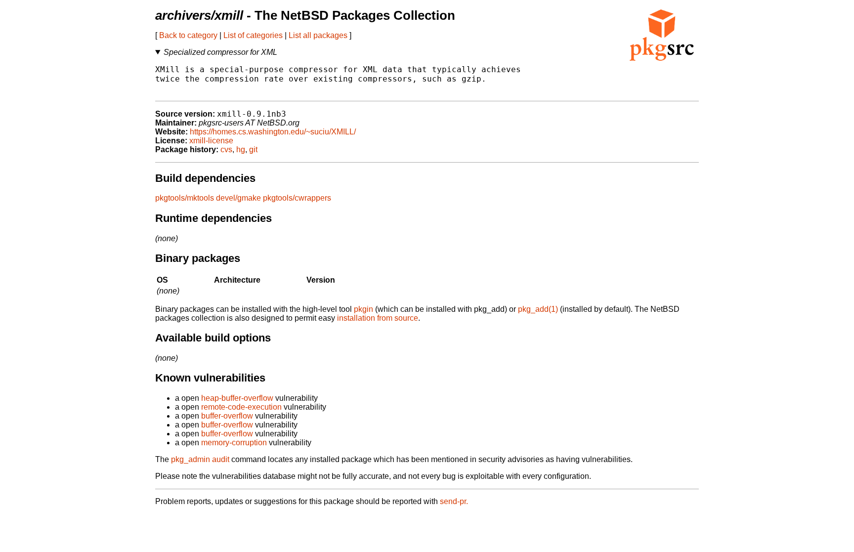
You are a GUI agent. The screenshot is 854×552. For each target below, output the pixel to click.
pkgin (363, 309)
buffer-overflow (227, 416)
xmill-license (211, 140)
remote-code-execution (241, 407)
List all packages (318, 35)
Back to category (188, 35)
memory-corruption (234, 442)
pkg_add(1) (538, 309)
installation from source (377, 318)
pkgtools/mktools (184, 198)
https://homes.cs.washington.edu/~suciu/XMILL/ (273, 131)
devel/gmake (238, 198)
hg (240, 149)
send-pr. (454, 501)
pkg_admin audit (200, 459)
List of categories (253, 35)
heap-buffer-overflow (237, 398)
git (253, 149)
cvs (226, 149)
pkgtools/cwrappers (297, 198)
